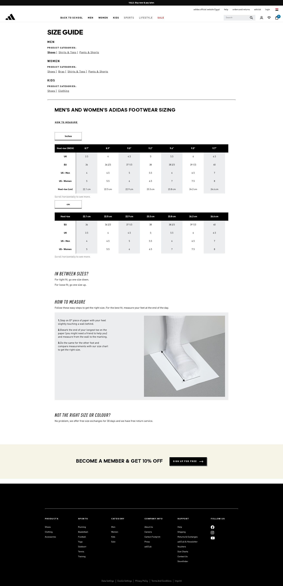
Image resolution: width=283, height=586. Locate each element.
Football (82, 537)
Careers (148, 532)
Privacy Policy (141, 581)
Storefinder (183, 561)
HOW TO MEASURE (66, 122)
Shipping (182, 532)
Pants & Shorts (89, 52)
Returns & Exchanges (188, 537)
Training (81, 557)
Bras (61, 71)
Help (180, 527)
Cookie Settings (124, 581)
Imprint (178, 581)
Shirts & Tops (67, 52)
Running (82, 527)
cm (68, 204)
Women (114, 532)
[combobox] (239, 17)
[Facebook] (212, 527)
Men (113, 527)
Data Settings (108, 581)
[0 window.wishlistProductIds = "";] (269, 18)
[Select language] (277, 10)
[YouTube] (213, 538)
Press (147, 542)
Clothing (63, 91)
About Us (148, 527)
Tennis (81, 552)
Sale (113, 542)
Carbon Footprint (152, 537)
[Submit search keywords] (251, 17)
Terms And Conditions (161, 581)
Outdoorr (82, 547)
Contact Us (183, 557)
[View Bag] (276, 18)
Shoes (51, 52)
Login (267, 10)
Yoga (80, 542)
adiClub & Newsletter (188, 542)
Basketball (83, 532)
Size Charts (183, 552)
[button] (71, 18)
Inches (68, 136)
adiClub (147, 547)
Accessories (50, 537)
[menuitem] (71, 18)
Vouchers (182, 547)
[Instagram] (212, 532)
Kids (113, 537)
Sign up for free (185, 461)
